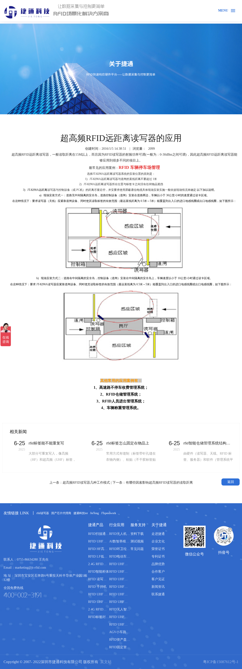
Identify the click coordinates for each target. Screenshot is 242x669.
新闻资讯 (158, 586)
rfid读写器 (42, 513)
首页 (199, 117)
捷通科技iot (80, 513)
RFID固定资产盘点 (119, 647)
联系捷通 (158, 594)
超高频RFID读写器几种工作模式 (86, 482)
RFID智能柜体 (98, 571)
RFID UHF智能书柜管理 (119, 624)
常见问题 (233, 117)
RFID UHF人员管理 (119, 594)
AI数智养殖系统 (119, 541)
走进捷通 (158, 534)
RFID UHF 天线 (98, 594)
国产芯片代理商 (61, 513)
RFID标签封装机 (98, 617)
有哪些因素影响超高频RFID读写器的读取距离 (159, 482)
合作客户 (158, 571)
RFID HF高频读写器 (98, 549)
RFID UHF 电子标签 (98, 602)
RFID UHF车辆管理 (119, 571)
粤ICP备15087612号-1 (220, 662)
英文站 (106, 662)
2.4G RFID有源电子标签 (98, 609)
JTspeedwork (108, 513)
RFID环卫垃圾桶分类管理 (119, 549)
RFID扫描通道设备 (98, 534)
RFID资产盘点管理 (119, 639)
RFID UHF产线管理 (119, 564)
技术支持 (214, 117)
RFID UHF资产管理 (119, 579)
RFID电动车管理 (119, 556)
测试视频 (137, 541)
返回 (230, 482)
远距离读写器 (39, 154)
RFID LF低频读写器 (98, 556)
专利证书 (158, 556)
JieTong (94, 513)
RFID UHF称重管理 (119, 602)
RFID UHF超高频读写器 (98, 541)
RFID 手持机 (97, 586)
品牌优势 (158, 564)
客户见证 (158, 579)
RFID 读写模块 (98, 579)
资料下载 (137, 534)
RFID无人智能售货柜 (119, 609)
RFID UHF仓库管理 (119, 586)
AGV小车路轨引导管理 (119, 632)
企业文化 (158, 541)
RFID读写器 (113, 154)
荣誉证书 (158, 549)
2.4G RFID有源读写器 (98, 564)
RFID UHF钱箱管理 (119, 617)
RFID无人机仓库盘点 (119, 534)
